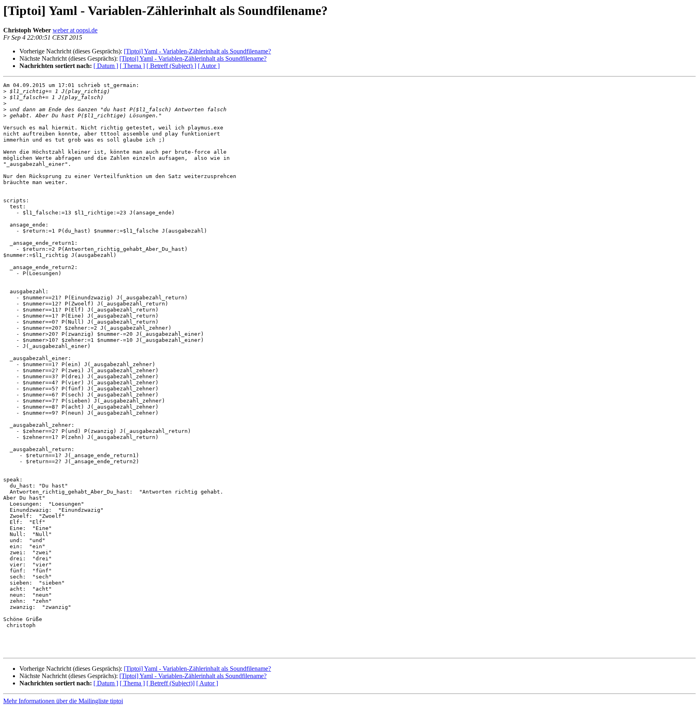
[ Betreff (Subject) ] (171, 65)
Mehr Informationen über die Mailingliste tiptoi (63, 700)
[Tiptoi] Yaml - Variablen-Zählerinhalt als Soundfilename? (197, 51)
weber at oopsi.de (75, 30)
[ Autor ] (209, 65)
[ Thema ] (132, 65)
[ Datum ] (105, 65)
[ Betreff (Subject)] (170, 683)
